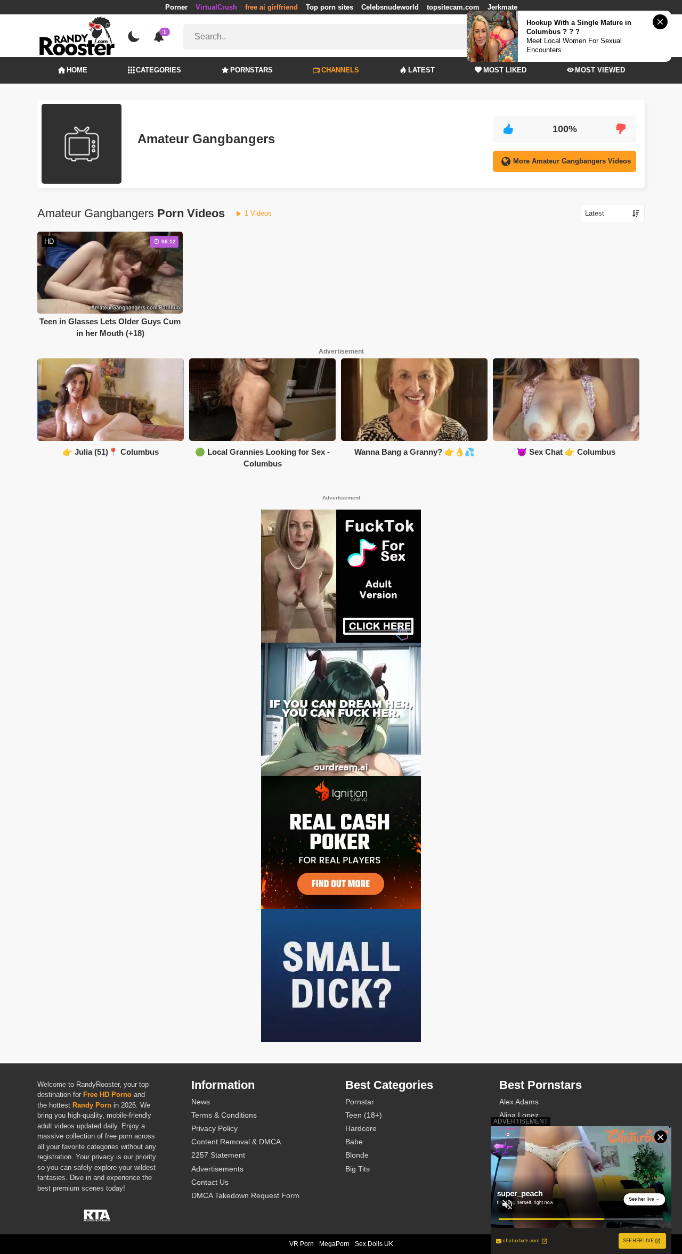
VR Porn (301, 1244)
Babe (354, 1141)
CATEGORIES (158, 70)
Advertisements (217, 1169)
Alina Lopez (519, 1115)
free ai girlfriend (271, 7)
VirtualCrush (216, 7)
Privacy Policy (214, 1128)
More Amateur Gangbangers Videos (572, 161)
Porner (176, 7)
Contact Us (210, 1182)
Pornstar (359, 1101)
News (200, 1101)
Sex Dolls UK (374, 1244)
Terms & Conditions (224, 1115)
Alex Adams (519, 1101)
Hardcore (361, 1128)
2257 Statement (218, 1155)
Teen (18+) (363, 1115)
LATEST (421, 70)
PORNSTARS (251, 70)
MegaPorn (334, 1244)
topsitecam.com (453, 7)
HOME (77, 70)
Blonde (357, 1155)
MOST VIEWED (600, 70)
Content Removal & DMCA (236, 1141)
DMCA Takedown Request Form (245, 1195)
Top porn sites (329, 7)
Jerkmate (502, 7)
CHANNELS (340, 70)
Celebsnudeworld (390, 7)
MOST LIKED (504, 70)
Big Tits (357, 1169)
